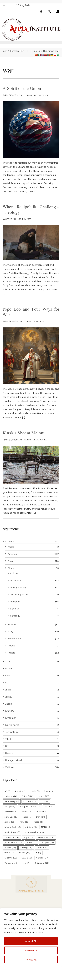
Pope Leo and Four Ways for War (31, 311)
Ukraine (9, 753)
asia (7, 661)
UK (6, 746)
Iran (40, 816)
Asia (10, 561)
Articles (9, 541)
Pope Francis (46, 837)
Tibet (8, 739)
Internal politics (19, 594)
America (12, 553)
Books (8, 668)
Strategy (15, 615)
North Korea (12, 724)
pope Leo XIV (13, 842)
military (31, 826)
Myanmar (10, 717)
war (26, 862)
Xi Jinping (42, 862)
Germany (10, 811)
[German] (51, 55)
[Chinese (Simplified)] (36, 55)
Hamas (27, 811)
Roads (11, 645)
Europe (12, 624)
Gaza (49, 806)
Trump (24, 852)
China (11, 568)
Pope (28, 837)
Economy (15, 580)
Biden (48, 791)
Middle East (14, 638)
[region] (31, 937)
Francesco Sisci (11, 95)
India (8, 689)
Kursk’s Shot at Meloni (23, 433)
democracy (11, 801)
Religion (15, 601)
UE (38, 852)
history (42, 811)
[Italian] (39, 55)
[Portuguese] (48, 55)
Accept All (31, 941)
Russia (11, 652)
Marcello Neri (10, 219)
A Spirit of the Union (22, 88)
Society (14, 608)
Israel (8, 696)
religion (47, 842)
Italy (10, 631)
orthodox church (34, 832)
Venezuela (11, 862)
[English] (42, 55)
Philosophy (11, 837)
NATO (45, 826)
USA (27, 857)
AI (7, 791)
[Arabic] (58, 55)
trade (9, 852)
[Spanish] (45, 55)
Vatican (9, 767)
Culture (14, 573)
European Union (30, 806)
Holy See (11, 816)
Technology (11, 731)
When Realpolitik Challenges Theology (31, 209)
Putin (31, 842)
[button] (6, 5)
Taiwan (42, 847)
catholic (10, 796)
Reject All (31, 959)
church (43, 796)
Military (9, 710)
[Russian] (55, 55)
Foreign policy (18, 587)
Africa (11, 546)
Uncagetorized (13, 760)
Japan (8, 703)
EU (6, 682)
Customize (31, 950)
